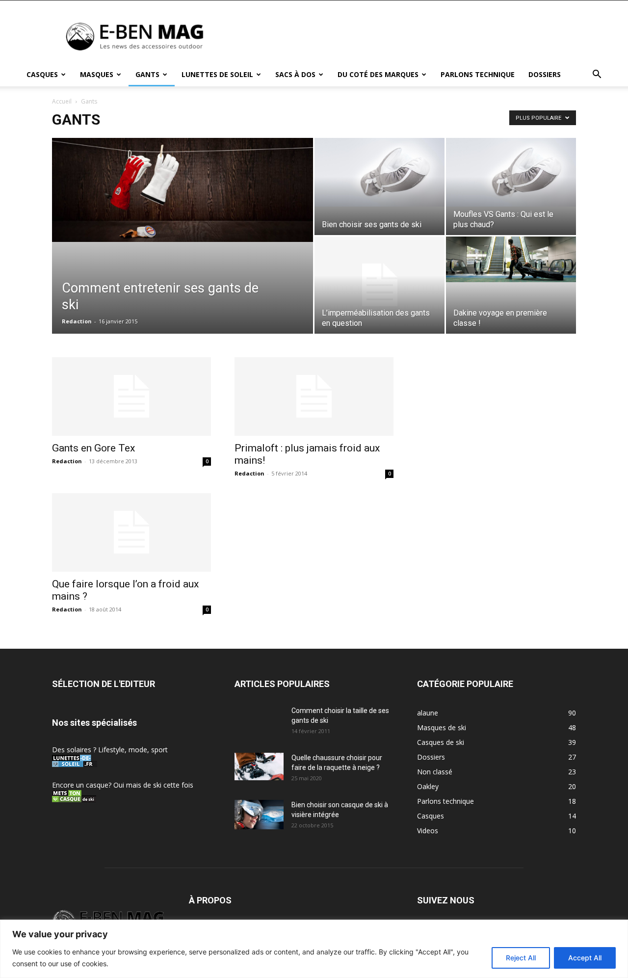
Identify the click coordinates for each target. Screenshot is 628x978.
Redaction (77, 321)
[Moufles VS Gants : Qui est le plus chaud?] (511, 172)
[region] (314, 949)
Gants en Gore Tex (93, 448)
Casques (42, 74)
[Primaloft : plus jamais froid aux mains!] (314, 396)
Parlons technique (478, 74)
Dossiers (544, 74)
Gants (147, 74)
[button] (596, 75)
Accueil (62, 101)
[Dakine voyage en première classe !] (511, 259)
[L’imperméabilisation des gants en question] (379, 285)
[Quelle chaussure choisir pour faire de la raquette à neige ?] (259, 766)
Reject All (521, 957)
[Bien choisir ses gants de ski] (379, 172)
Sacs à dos (295, 74)
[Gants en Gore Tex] (131, 396)
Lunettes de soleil (217, 74)
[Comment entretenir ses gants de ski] (182, 190)
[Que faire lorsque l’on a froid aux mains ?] (131, 532)
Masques (96, 74)
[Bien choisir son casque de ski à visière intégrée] (259, 814)
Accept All (585, 957)
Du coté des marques (378, 74)
